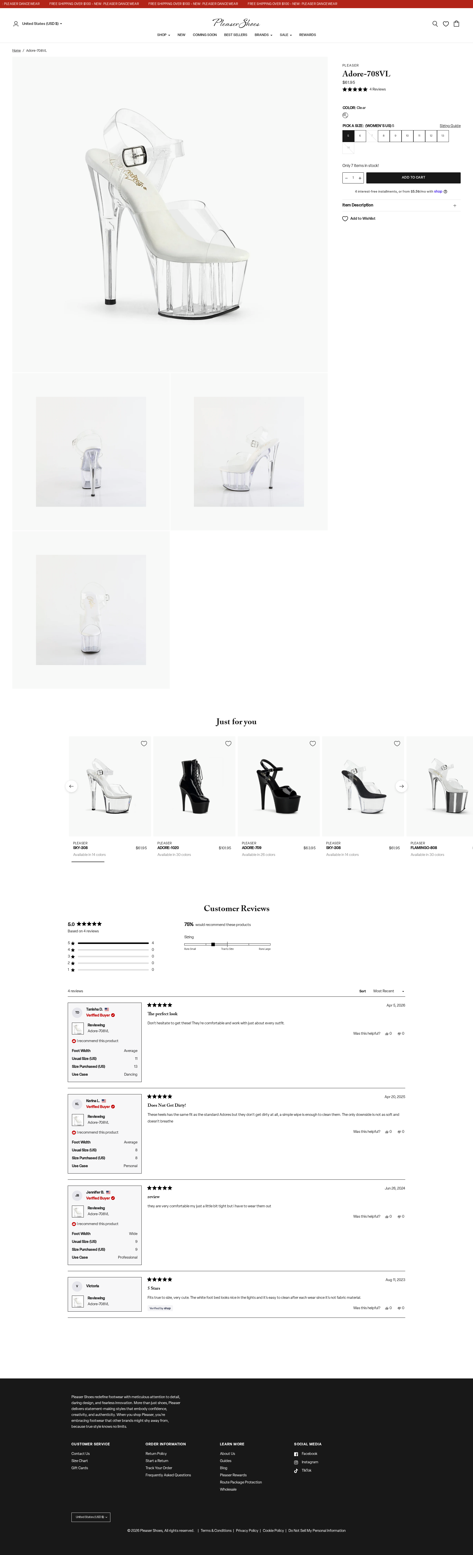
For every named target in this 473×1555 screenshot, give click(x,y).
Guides (225, 1461)
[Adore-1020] (194, 786)
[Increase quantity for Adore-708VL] (360, 178)
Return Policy (156, 1454)
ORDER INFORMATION (166, 1444)
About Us (227, 1454)
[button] (364, 90)
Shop (162, 35)
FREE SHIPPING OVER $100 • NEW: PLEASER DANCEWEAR (81, 4)
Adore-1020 (168, 848)
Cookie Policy (273, 1531)
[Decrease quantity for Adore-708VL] (346, 178)
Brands (262, 35)
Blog (223, 1468)
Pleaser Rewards (233, 1475)
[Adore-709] (279, 786)
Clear (345, 115)
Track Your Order (159, 1468)
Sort (363, 991)
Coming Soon (205, 35)
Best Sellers (235, 35)
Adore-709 (251, 848)
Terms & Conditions (216, 1531)
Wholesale (228, 1490)
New (182, 35)
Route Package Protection (241, 1482)
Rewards (307, 35)
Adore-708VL (98, 1031)
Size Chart (79, 1461)
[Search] (435, 24)
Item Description (357, 205)
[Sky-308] (110, 786)
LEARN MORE (232, 1444)
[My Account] (17, 24)
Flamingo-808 (424, 848)
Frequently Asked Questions (168, 1475)
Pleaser (80, 843)
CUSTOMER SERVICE (90, 1444)
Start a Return (157, 1461)
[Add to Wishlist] (144, 743)
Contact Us (80, 1454)
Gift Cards (79, 1468)
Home (16, 50)
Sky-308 (80, 848)
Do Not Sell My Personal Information (317, 1531)
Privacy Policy (247, 1531)
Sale (284, 35)
